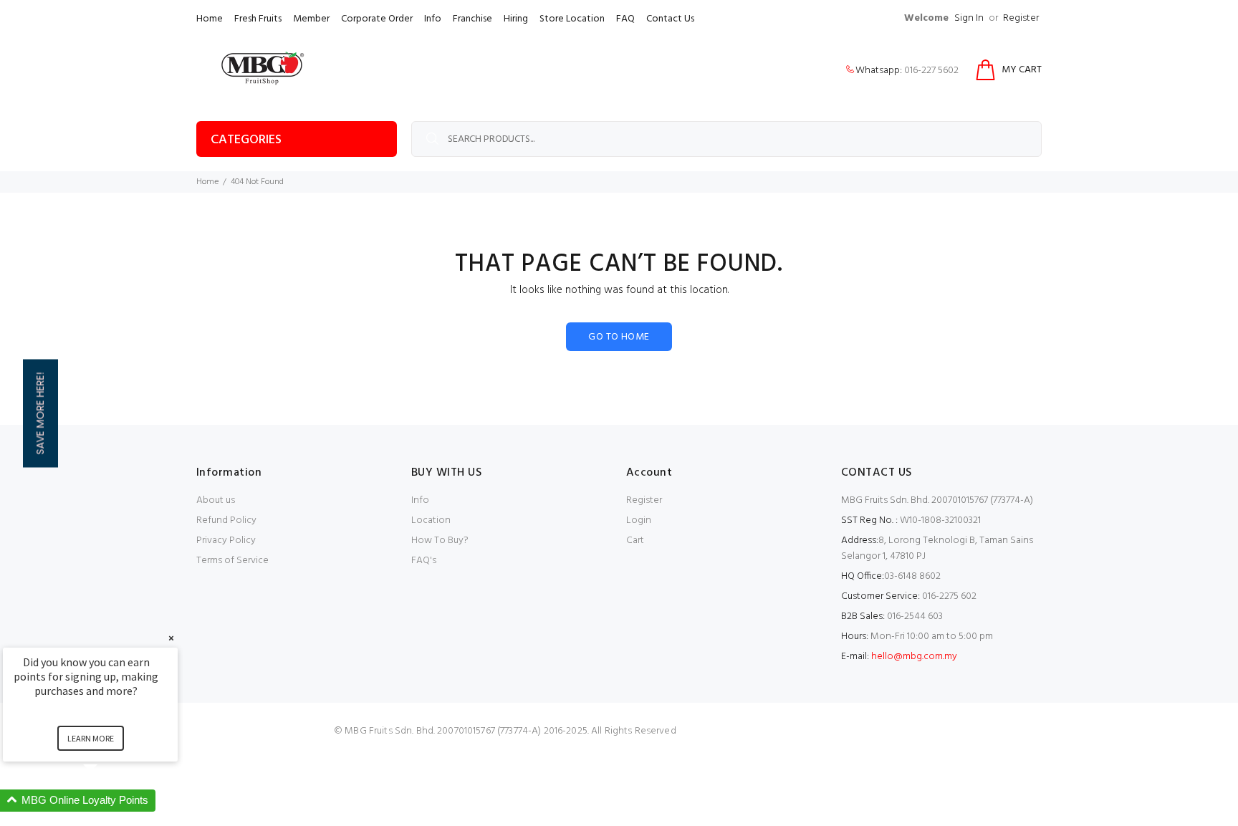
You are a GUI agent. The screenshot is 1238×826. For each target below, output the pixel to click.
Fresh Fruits (258, 19)
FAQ (625, 19)
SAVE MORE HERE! (40, 413)
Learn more (90, 738)
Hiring (516, 19)
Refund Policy (226, 520)
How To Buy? (440, 540)
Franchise (472, 19)
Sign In (969, 18)
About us (215, 500)
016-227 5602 (931, 70)
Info (432, 19)
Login (638, 520)
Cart (635, 540)
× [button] (171, 638)
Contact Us (670, 19)
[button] (107, 800)
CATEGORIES (246, 140)
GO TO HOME (618, 337)
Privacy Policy (226, 540)
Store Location (572, 19)
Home (209, 19)
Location (431, 520)
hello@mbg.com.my (914, 656)
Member (311, 19)
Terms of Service (232, 560)
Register (1021, 18)
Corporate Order (377, 19)
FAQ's (423, 560)
